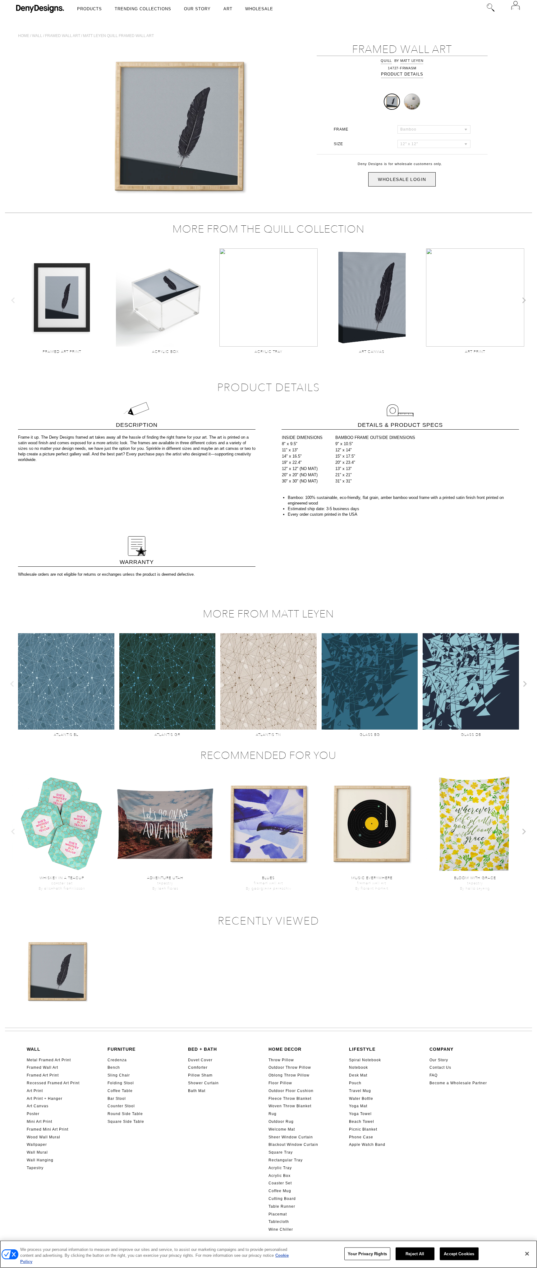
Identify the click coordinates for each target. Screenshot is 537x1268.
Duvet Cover (200, 1060)
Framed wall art (62, 36)
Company (441, 1049)
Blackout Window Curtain (293, 1144)
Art (227, 9)
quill (386, 60)
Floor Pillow (280, 1083)
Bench (114, 1067)
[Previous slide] (13, 300)
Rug (272, 1114)
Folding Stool (121, 1083)
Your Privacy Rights (367, 1253)
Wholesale (259, 9)
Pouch (355, 1083)
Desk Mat (358, 1075)
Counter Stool (121, 1106)
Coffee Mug (279, 1191)
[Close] (527, 1254)
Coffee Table (120, 1091)
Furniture (121, 1049)
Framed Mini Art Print (47, 1129)
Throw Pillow (281, 1060)
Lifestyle (362, 1049)
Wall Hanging (40, 1160)
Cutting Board (282, 1199)
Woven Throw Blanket (289, 1106)
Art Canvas (37, 1106)
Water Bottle (361, 1098)
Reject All (415, 1253)
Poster (33, 1114)
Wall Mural (37, 1152)
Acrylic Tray (280, 1168)
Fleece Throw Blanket (289, 1098)
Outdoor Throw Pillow (289, 1067)
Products (89, 9)
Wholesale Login (402, 179)
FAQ (433, 1075)
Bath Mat (196, 1091)
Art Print (35, 1091)
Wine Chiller (280, 1229)
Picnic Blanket (363, 1129)
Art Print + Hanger (44, 1098)
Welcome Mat (281, 1129)
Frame (341, 129)
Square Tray (280, 1152)
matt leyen (412, 60)
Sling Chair (119, 1075)
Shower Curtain (203, 1083)
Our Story (197, 9)
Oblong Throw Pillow (289, 1075)
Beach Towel (361, 1121)
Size (338, 144)
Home (23, 36)
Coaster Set (280, 1183)
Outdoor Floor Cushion (291, 1091)
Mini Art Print (39, 1121)
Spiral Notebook (365, 1060)
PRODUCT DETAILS (402, 74)
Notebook (358, 1067)
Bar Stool (117, 1098)
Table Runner (281, 1206)
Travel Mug (360, 1091)
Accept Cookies (459, 1253)
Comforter (198, 1067)
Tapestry (35, 1168)
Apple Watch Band (367, 1144)
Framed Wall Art (42, 1067)
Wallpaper (37, 1144)
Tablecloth (278, 1222)
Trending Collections (143, 9)
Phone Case (361, 1137)
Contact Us (440, 1067)
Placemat (277, 1214)
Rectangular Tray (285, 1160)
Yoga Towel (360, 1114)
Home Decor (284, 1049)
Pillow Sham (200, 1075)
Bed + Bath (202, 1049)
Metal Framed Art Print (49, 1060)
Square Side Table (126, 1121)
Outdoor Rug (281, 1121)
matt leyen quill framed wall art (118, 36)
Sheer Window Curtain (290, 1137)
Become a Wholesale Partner (458, 1083)
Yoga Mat (358, 1106)
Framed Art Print (43, 1075)
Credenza (117, 1060)
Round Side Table (125, 1114)
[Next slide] (524, 300)
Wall (37, 36)
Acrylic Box (279, 1175)
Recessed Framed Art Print (53, 1083)
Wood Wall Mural (43, 1137)
